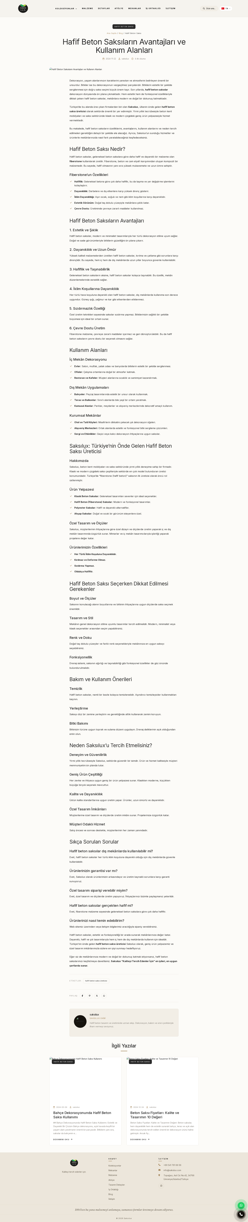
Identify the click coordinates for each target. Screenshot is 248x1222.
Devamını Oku (61, 1139)
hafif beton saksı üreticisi (96, 981)
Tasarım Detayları (116, 1185)
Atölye (119, 8)
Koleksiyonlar (65, 8)
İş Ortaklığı (153, 8)
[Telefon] (241, 1214)
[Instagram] (161, 1186)
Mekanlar (134, 8)
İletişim (171, 8)
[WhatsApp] (241, 1205)
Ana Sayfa (112, 33)
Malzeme (87, 8)
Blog (121, 33)
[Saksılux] (23, 8)
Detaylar (104, 8)
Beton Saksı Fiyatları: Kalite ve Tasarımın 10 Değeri (154, 1115)
